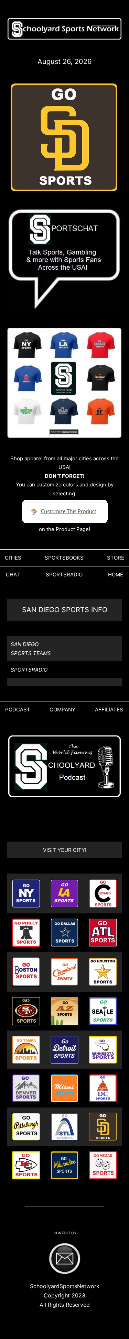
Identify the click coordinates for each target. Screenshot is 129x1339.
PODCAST (17, 709)
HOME (115, 574)
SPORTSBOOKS (64, 557)
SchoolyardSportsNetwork (64, 1286)
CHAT (13, 574)
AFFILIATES (109, 709)
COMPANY (62, 709)
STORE (115, 557)
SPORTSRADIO (64, 574)
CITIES (13, 557)
